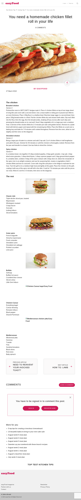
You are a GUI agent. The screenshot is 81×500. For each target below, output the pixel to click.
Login (64, 3)
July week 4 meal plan (16, 457)
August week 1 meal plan (17, 451)
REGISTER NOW (50, 408)
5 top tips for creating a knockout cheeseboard (25, 428)
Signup (71, 3)
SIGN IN (31, 408)
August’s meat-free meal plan (19, 454)
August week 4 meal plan (17, 438)
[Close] (70, 397)
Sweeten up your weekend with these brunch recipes (28, 444)
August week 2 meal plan (17, 447)
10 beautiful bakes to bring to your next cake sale (26, 432)
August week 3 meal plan (17, 441)
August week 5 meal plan (17, 435)
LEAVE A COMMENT (67, 385)
